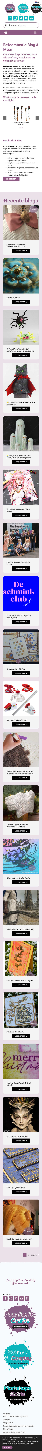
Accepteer (7, 1447)
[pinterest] (21, 18)
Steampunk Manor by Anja (15, 1032)
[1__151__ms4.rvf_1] (21, 364)
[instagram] (15, 18)
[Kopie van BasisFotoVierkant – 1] (21, 1044)
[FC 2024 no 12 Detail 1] (21, 839)
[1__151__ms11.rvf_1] (21, 310)
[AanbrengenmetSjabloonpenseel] (21, 733)
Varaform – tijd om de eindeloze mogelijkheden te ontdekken (17, 826)
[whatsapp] (31, 18)
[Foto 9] (21, 206)
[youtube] (26, 18)
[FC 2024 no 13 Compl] (21, 993)
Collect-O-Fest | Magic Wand (21, 122)
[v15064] (21, 417)
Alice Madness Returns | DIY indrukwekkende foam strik (16, 245)
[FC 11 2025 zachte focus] (21, 259)
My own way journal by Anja (16, 669)
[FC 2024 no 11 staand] (21, 942)
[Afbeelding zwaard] (21, 891)
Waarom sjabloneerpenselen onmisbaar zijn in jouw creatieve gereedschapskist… (20, 772)
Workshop (21, 124)
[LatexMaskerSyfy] (21, 1098)
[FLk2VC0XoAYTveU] (21, 470)
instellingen (29, 1443)
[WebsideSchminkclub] (21, 577)
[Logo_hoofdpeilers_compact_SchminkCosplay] (18, 1341)
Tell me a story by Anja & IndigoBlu (18, 878)
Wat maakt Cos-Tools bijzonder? (17, 720)
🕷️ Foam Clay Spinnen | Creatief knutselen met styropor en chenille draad (20, 350)
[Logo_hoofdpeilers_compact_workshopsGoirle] (18, 1377)
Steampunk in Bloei (13, 298)
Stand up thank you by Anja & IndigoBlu (20, 981)
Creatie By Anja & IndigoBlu (16, 1188)
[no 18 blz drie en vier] (21, 630)
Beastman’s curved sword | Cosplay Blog (20, 929)
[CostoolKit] (21, 682)
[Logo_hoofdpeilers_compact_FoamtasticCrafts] (21, 1301)
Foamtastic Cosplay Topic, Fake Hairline (20, 1239)
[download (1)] (21, 786)
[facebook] (10, 18)
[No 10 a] (21, 1200)
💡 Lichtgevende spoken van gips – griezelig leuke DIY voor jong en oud (19, 457)
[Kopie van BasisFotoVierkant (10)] (21, 1149)
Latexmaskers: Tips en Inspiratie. (18, 1136)
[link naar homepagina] (6, 32)
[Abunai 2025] (21, 524)
